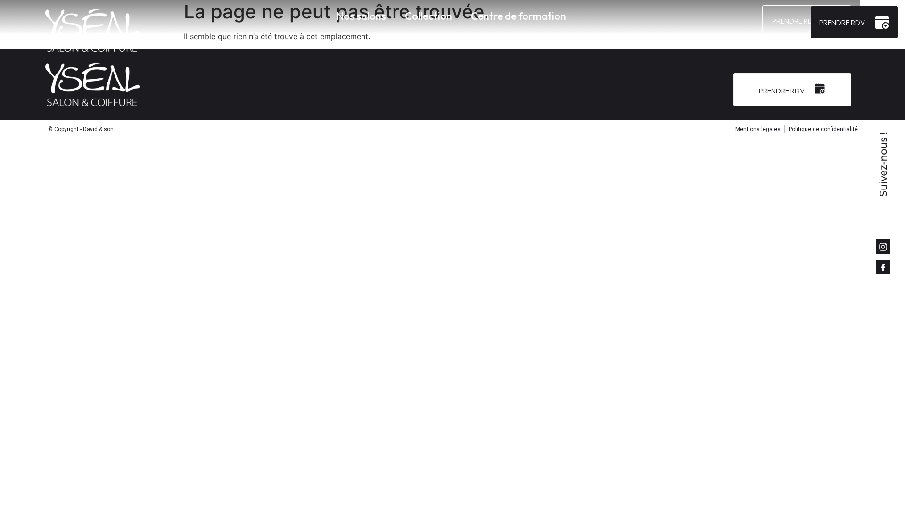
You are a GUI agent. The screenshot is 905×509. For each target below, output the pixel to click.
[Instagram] (883, 246)
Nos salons (361, 16)
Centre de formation (518, 16)
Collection (428, 16)
